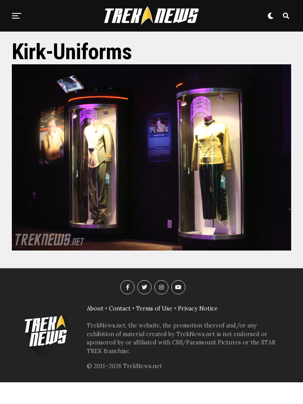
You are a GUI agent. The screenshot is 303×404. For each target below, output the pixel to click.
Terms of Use (154, 308)
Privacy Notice (198, 308)
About (95, 308)
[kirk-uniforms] (151, 248)
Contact (120, 308)
